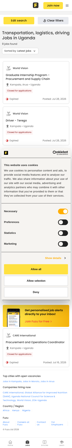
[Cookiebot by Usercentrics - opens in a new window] (52, 153)
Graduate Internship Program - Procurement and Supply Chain (28, 77)
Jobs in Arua (48, 381)
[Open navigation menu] (67, 5)
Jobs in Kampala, (13, 381)
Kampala (15, 126)
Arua (25, 84)
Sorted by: (17, 51)
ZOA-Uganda (39, 400)
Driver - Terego (16, 120)
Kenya (15, 410)
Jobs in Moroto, (32, 381)
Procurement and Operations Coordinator (35, 342)
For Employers (57, 423)
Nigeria (26, 410)
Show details (53, 258)
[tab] (36, 82)
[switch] (63, 222)
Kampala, (16, 84)
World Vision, (24, 400)
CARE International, (14, 392)
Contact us (41, 423)
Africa (6, 410)
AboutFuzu (6, 423)
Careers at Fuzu (23, 423)
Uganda (34, 84)
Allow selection (36, 280)
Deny (36, 292)
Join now (53, 5)
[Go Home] (36, 5)
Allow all (36, 269)
